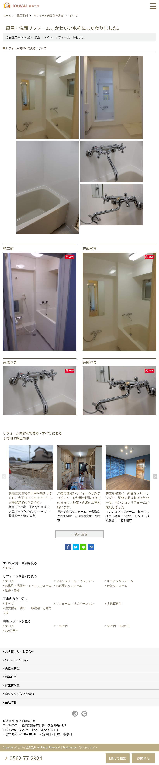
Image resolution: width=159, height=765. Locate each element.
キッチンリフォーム (120, 581)
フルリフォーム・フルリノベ (75, 581)
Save (71, 256)
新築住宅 (11, 677)
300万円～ (11, 630)
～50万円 (62, 626)
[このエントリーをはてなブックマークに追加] (91, 547)
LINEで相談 (117, 758)
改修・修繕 (12, 590)
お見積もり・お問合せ (19, 651)
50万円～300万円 (118, 626)
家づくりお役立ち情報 (19, 694)
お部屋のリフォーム (69, 585)
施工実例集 (12, 685)
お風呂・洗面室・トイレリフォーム (28, 585)
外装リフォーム (117, 585)
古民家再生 (114, 603)
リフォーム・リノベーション (75, 603)
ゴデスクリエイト (87, 747)
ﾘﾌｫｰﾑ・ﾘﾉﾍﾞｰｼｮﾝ (16, 660)
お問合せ (143, 758)
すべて (9, 567)
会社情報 (11, 702)
